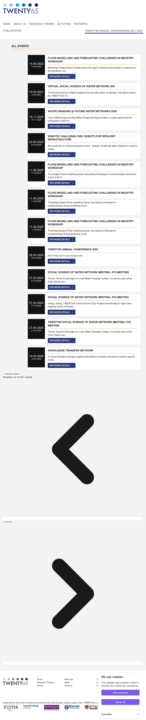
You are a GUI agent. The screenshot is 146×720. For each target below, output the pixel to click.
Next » (17, 373)
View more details (59, 76)
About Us (19, 24)
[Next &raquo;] (73, 663)
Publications (12, 30)
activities (64, 24)
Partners (80, 24)
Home (7, 24)
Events (40, 685)
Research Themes (42, 24)
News (67, 682)
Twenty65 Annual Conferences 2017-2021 (114, 30)
